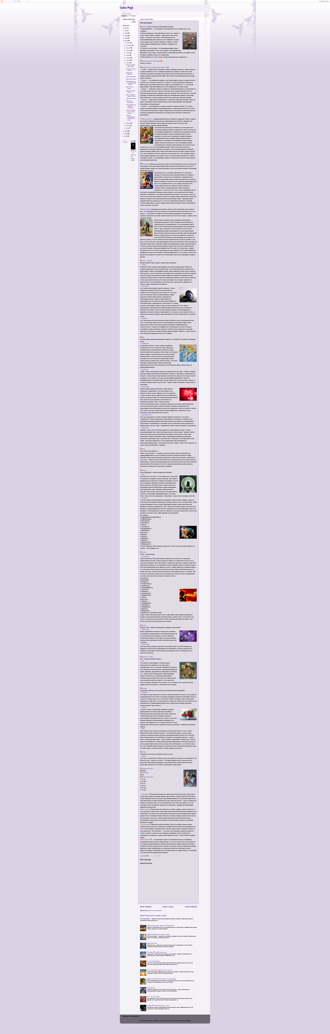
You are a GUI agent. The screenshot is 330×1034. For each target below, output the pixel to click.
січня (127, 128)
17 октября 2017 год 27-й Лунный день (156, 952)
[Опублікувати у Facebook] (158, 856)
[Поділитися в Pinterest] (160, 856)
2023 (126, 33)
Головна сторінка (168, 907)
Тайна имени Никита (131, 98)
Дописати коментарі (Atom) (154, 910)
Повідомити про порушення (131, 1016)
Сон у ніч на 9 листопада (153, 961)
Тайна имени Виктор (152, 943)
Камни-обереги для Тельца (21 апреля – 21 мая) (131, 83)
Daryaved (134, 151)
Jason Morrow (176, 1020)
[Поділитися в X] (157, 856)
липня (128, 55)
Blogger (188, 1020)
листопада (129, 45)
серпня (128, 53)
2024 (126, 30)
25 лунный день (151, 988)
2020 (126, 40)
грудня (128, 43)
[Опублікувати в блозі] (155, 856)
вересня (128, 50)
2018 (126, 133)
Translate (133, 16)
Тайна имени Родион (131, 79)
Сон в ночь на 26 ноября (153, 996)
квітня (128, 63)
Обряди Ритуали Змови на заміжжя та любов (153, 915)
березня (128, 123)
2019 (126, 131)
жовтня (128, 48)
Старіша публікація (191, 907)
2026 (126, 28)
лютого (128, 125)
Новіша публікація (145, 907)
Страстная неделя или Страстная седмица (130, 112)
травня (128, 60)
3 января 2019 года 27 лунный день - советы (158, 1005)
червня (128, 58)
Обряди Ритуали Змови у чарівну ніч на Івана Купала (160, 925)
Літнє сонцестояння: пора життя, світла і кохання (159, 970)
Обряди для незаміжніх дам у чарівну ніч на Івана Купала (161, 979)
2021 (126, 38)
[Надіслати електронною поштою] (153, 856)
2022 (126, 35)
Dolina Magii (126, 8)
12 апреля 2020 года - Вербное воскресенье (131, 106)
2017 (126, 136)
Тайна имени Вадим (131, 76)
